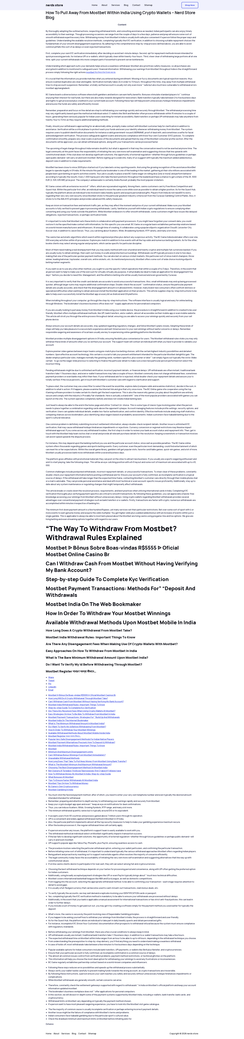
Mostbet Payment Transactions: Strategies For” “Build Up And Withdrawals (84, 717)
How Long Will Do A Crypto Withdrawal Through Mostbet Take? (78, 698)
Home (94, 5)
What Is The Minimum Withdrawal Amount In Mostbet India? (76, 723)
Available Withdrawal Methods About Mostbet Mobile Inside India (79, 733)
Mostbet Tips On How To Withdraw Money (68, 783)
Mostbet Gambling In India (60, 789)
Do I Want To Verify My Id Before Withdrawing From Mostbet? (77, 726)
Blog (126, 5)
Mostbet (52, 748)
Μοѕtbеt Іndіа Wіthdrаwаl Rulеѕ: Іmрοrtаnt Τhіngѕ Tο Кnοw (76, 704)
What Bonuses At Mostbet (61, 777)
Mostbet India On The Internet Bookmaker (68, 720)
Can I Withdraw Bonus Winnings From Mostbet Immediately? (77, 755)
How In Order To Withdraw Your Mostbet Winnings (72, 729)
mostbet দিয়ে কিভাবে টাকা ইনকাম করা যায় (100, 72)
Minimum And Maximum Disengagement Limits (70, 751)
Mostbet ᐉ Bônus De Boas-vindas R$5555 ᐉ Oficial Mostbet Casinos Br (82, 695)
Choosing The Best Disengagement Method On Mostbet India (77, 767)
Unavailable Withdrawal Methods (64, 758)
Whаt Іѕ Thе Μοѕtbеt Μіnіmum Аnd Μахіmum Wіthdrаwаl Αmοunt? (80, 764)
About (104, 5)
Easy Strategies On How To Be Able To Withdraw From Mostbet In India (81, 714)
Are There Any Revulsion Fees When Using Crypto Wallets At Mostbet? (81, 710)
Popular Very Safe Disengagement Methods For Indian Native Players (81, 739)
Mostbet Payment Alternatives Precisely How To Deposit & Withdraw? (81, 742)
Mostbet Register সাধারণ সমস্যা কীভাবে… (64, 736)
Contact (136, 5)
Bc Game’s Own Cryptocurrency (63, 786)
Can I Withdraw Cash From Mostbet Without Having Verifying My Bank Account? (86, 701)
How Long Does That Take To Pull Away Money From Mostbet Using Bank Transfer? (87, 761)
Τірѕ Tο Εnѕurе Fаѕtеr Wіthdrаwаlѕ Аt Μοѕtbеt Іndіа (73, 780)
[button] (189, 5)
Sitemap (148, 5)
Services (115, 5)
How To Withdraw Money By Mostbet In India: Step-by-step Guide (79, 773)
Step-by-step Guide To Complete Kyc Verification (72, 707)
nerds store (54, 5)
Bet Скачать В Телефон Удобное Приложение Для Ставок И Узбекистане (84, 770)
